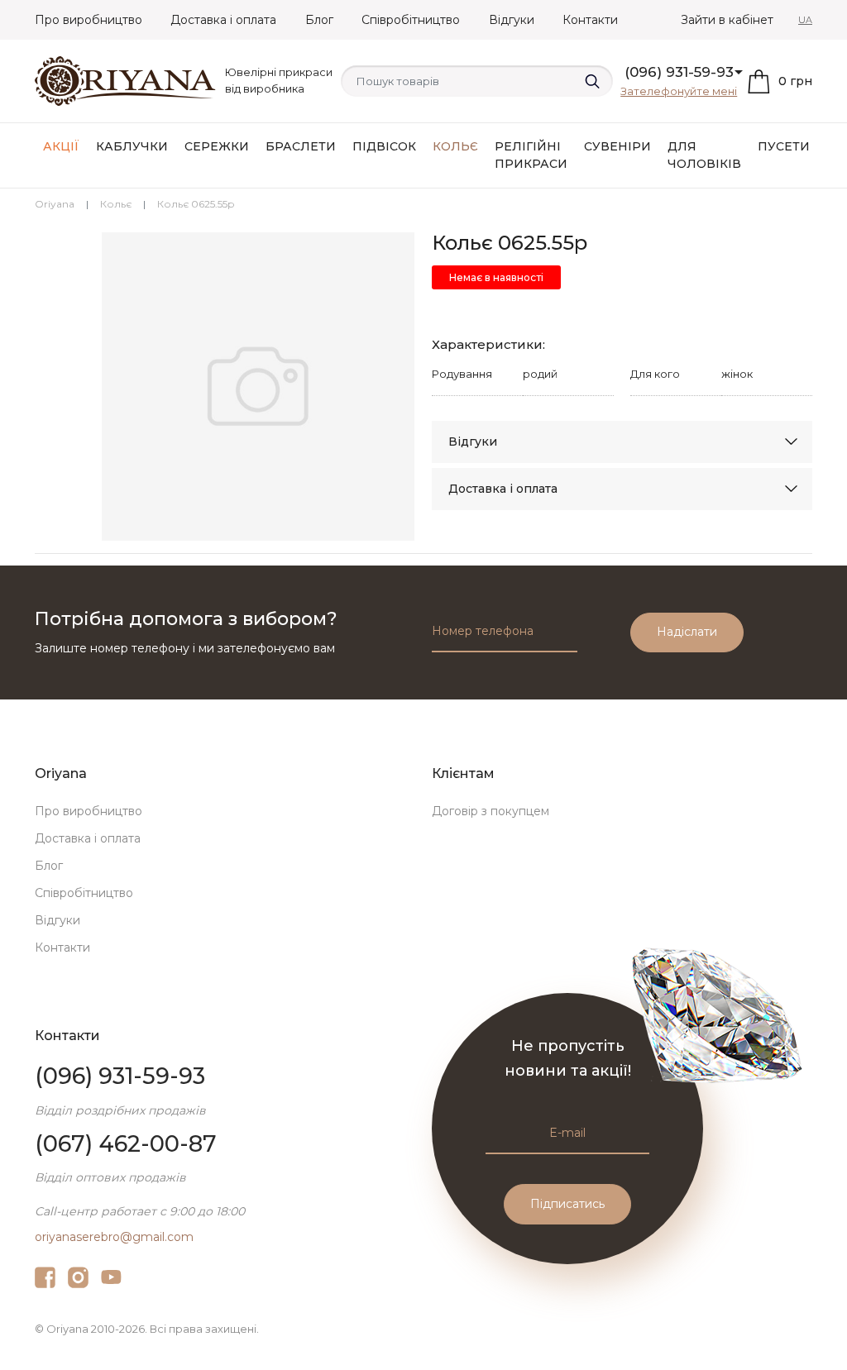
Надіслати (687, 631)
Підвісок (384, 146)
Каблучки (132, 146)
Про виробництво (88, 19)
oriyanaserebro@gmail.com (114, 1236)
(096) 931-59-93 (679, 72)
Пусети (784, 146)
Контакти (590, 19)
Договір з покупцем (490, 811)
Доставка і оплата (223, 19)
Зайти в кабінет (727, 19)
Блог (319, 19)
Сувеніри (617, 146)
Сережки (216, 146)
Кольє (455, 146)
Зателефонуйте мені (678, 91)
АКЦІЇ (61, 146)
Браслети (301, 146)
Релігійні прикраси (531, 155)
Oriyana (54, 204)
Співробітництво (410, 19)
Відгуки (511, 19)
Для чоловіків (704, 155)
